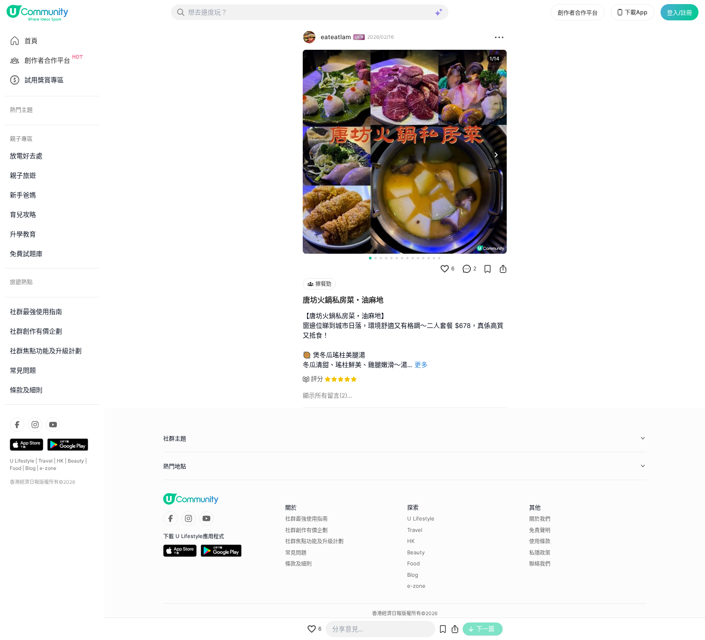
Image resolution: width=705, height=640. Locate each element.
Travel (45, 461)
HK (60, 461)
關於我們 (539, 518)
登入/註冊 (679, 12)
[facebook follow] (17, 424)
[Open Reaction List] (499, 37)
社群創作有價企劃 (306, 530)
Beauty (76, 461)
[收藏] (487, 269)
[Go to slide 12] (429, 258)
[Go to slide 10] (418, 258)
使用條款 (539, 541)
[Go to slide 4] (386, 258)
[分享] (503, 269)
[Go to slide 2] (376, 258)
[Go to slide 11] (423, 258)
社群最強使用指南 (306, 518)
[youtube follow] (53, 424)
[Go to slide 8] (407, 258)
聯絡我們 (539, 563)
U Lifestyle (22, 461)
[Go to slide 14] (439, 258)
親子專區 (21, 138)
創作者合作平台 (578, 12)
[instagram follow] (35, 424)
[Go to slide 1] (370, 258)
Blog (30, 468)
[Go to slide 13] (434, 258)
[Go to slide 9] (413, 258)
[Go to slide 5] (391, 258)
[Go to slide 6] (397, 258)
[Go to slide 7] (402, 258)
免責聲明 (539, 530)
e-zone (48, 468)
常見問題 (295, 552)
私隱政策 (539, 552)
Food (15, 468)
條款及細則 (298, 563)
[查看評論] (467, 269)
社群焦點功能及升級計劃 (314, 541)
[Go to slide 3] (381, 258)
